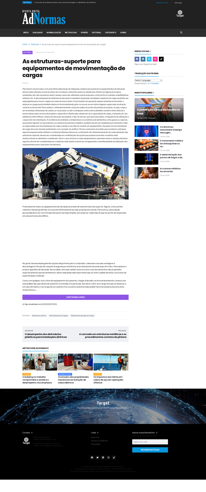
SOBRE (123, 33)
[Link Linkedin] (143, 59)
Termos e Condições (99, 441)
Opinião (82, 374)
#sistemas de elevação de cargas (82, 316)
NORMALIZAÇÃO (54, 33)
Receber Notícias (150, 450)
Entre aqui (178, 3)
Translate (154, 83)
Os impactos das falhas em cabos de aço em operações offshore (92, 379)
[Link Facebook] (137, 59)
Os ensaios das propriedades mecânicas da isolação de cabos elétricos (57, 379)
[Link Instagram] (155, 59)
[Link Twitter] (149, 59)
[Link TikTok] (161, 59)
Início (24, 44)
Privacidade (95, 444)
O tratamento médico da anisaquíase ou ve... (171, 143)
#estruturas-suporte (39, 316)
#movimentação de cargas (58, 316)
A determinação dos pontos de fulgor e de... (171, 156)
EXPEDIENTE (110, 33)
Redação (152, 118)
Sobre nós (95, 437)
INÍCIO (26, 33)
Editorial (35, 44)
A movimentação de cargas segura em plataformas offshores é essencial (128, 379)
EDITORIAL (96, 33)
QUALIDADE (38, 33)
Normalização (49, 374)
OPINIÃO (84, 33)
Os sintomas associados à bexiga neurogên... (171, 129)
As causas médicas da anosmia (170, 170)
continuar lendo (75, 297)
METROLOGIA (71, 33)
